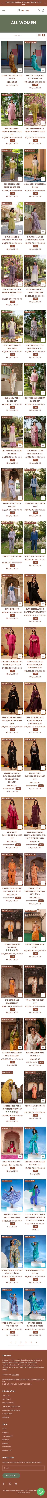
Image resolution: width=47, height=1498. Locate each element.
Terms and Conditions (11, 1406)
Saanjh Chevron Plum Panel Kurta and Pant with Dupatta (35, 835)
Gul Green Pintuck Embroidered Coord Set (35, 131)
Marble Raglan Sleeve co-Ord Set (12, 1324)
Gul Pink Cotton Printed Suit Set (35, 452)
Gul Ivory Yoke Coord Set (12, 399)
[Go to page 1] (10, 1342)
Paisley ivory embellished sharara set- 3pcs (35, 891)
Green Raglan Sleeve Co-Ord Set (35, 1163)
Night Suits (6, 1451)
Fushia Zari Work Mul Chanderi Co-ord (12, 663)
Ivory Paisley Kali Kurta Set (35, 1054)
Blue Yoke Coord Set (35, 556)
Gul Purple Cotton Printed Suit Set (35, 346)
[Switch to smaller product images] (43, 35)
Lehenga (5, 1443)
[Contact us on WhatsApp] (41, 1492)
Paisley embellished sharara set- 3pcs (12, 889)
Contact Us (7, 1414)
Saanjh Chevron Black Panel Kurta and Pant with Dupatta (12, 777)
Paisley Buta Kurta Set (35, 1001)
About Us (6, 1396)
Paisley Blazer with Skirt (34, 945)
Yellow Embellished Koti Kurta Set (12, 1054)
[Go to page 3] (36, 1342)
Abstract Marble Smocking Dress (12, 1216)
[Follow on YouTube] (16, 1484)
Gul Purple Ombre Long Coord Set (35, 291)
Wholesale (6, 1399)
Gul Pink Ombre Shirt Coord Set (35, 399)
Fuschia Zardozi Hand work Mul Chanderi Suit (35, 664)
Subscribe (11, 1475)
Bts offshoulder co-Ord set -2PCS (12, 1271)
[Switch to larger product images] (39, 35)
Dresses (5, 1432)
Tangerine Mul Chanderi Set (12, 1001)
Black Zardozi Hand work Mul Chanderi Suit (12, 720)
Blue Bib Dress (12, 609)
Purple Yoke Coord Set (12, 557)
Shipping (5, 1417)
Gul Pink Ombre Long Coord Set (12, 452)
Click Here (15, 1374)
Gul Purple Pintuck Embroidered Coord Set (12, 292)
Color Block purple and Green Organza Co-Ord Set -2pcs (35, 1217)
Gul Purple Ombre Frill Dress (12, 346)
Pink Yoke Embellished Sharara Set (12, 835)
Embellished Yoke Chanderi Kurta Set (12, 1109)
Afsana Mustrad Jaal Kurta (12, 77)
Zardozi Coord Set (12, 1162)
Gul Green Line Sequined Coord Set (12, 238)
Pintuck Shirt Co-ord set (12, 505)
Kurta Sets (6, 1447)
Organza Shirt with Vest (35, 505)
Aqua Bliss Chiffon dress (35, 1271)
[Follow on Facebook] (3, 1484)
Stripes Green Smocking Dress (35, 1324)
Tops (4, 1429)
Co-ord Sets (7, 1436)
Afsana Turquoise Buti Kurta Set (35, 77)
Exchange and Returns (11, 1410)
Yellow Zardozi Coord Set (12, 947)
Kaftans (5, 1440)
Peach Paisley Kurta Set (35, 1107)
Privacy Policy (8, 1403)
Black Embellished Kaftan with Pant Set (35, 610)
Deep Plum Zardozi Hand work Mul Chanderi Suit (35, 720)
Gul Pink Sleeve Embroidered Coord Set (12, 131)
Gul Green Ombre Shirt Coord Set (12, 185)
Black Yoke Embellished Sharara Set (35, 776)
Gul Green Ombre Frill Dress (35, 185)
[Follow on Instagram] (10, 1484)
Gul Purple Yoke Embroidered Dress (35, 238)
